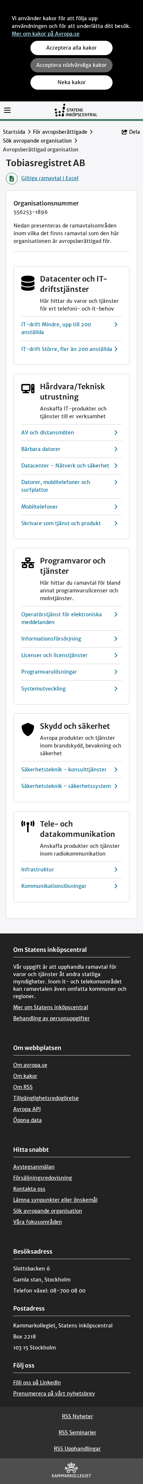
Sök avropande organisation (37, 140)
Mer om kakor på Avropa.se (46, 34)
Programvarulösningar (49, 671)
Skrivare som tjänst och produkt (61, 523)
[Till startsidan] (76, 109)
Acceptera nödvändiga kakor (71, 65)
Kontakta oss (29, 1189)
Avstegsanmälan (34, 1167)
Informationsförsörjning (51, 638)
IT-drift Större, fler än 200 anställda (66, 349)
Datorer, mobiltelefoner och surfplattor (55, 486)
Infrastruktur (37, 869)
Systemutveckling (43, 688)
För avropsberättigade (60, 132)
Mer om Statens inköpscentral (50, 1007)
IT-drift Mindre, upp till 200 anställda (56, 328)
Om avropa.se (30, 1065)
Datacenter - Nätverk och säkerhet (65, 465)
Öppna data (27, 1120)
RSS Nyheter (77, 1416)
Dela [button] (134, 132)
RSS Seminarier (77, 1432)
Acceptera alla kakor (71, 47)
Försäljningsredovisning (42, 1178)
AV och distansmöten (47, 432)
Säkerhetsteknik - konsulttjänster (64, 769)
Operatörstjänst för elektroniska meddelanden (61, 618)
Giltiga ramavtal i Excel (49, 178)
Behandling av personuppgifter (51, 1018)
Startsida (14, 132)
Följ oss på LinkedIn (37, 1382)
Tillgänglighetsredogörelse (46, 1098)
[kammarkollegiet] (71, 1471)
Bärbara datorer (40, 449)
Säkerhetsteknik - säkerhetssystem (66, 786)
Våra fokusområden (37, 1222)
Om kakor (25, 1076)
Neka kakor (72, 82)
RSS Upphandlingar (77, 1448)
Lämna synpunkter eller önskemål (55, 1200)
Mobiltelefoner (39, 506)
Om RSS (23, 1087)
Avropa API (27, 1109)
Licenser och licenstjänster (54, 655)
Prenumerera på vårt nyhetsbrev (54, 1393)
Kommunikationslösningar (54, 886)
